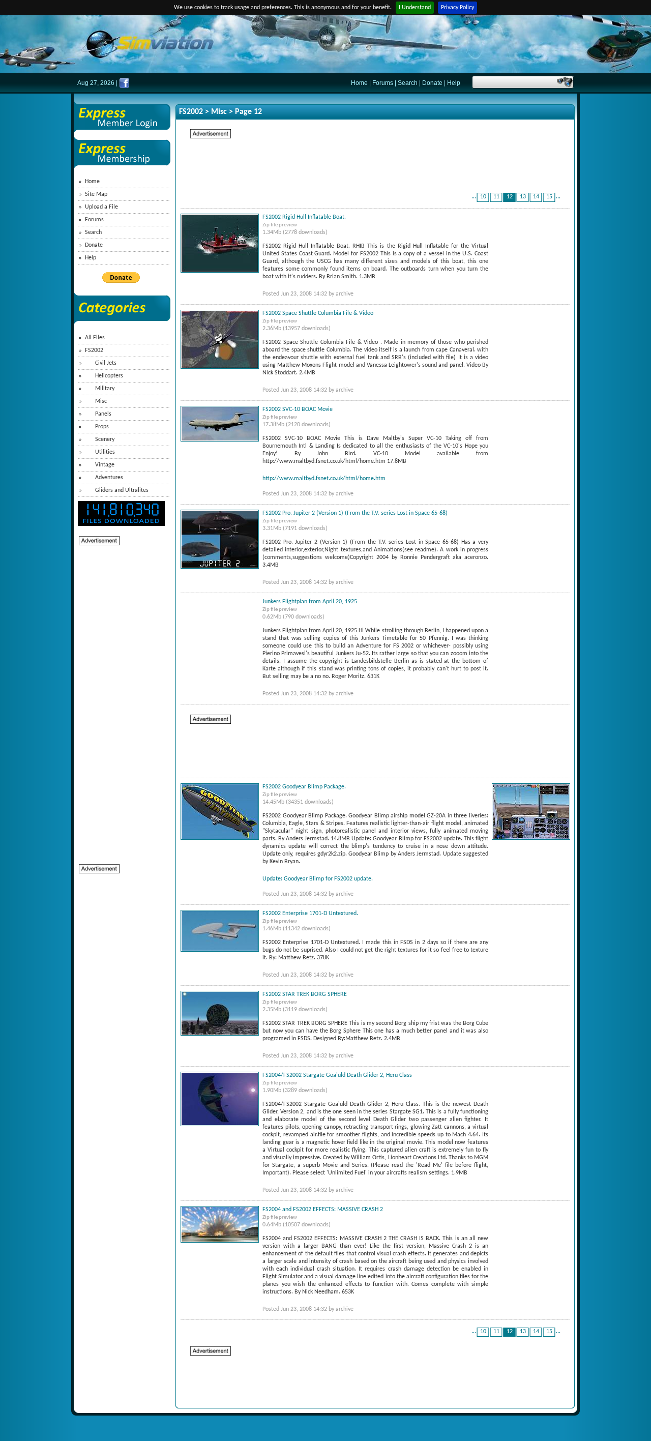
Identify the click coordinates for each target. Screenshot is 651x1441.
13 (523, 197)
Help (453, 82)
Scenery (104, 439)
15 (549, 197)
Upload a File (101, 207)
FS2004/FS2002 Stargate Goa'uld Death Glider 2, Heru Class (337, 1075)
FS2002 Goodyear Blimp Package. (304, 787)
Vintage (104, 465)
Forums (382, 82)
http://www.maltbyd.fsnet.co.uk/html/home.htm (324, 479)
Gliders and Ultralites (122, 490)
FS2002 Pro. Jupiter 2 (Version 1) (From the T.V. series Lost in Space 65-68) (355, 513)
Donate (432, 82)
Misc (101, 401)
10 (483, 197)
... (473, 197)
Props (102, 427)
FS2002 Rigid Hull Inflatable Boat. (304, 217)
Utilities (105, 452)
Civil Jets (105, 363)
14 (536, 197)
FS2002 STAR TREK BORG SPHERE (304, 994)
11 (496, 197)
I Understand (415, 8)
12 (510, 197)
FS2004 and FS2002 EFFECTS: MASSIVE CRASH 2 (322, 1210)
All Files (95, 338)
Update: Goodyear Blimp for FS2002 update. (317, 879)
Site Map (96, 194)
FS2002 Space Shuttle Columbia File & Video (317, 313)
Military (104, 389)
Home (359, 82)
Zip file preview (279, 225)
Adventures (109, 478)
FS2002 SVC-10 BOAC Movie (297, 409)
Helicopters (109, 376)
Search (408, 82)
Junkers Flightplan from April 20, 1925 (309, 602)
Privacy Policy (457, 8)
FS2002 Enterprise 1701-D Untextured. (310, 913)
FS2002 (94, 350)
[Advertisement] (119, 698)
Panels (103, 414)
